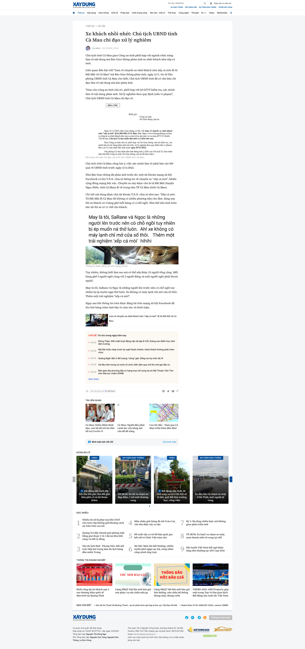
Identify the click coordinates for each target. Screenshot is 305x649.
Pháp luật (125, 13)
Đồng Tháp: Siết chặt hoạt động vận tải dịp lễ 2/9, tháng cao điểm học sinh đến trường (136, 342)
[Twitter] (168, 391)
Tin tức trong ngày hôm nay (112, 335)
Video (211, 13)
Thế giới (195, 13)
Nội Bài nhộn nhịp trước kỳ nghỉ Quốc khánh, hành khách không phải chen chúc (136, 351)
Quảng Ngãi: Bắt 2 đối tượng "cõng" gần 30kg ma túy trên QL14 (130, 358)
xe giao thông (177, 7)
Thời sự (80, 13)
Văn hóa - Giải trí (157, 13)
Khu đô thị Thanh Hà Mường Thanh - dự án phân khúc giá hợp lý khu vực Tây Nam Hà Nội (136, 605)
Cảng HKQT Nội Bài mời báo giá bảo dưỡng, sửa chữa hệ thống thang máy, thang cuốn (172, 592)
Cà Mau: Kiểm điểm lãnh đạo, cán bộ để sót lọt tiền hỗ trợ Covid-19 (100, 428)
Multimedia (222, 13)
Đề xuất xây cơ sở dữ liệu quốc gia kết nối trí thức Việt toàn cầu (153, 536)
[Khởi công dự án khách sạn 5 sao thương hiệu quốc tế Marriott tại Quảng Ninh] (94, 574)
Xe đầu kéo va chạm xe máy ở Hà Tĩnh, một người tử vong (210, 497)
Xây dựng (91, 13)
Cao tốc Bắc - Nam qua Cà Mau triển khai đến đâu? (163, 426)
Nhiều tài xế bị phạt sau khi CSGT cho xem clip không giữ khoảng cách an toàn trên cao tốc (103, 522)
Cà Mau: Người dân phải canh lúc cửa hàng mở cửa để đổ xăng (131, 428)
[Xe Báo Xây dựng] (223, 629)
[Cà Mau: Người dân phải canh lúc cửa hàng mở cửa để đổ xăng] (132, 413)
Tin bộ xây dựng (225, 7)
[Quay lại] (87, 391)
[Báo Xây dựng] (84, 5)
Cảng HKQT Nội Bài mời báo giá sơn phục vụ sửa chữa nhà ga (133, 591)
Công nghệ (184, 13)
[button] (149, 506)
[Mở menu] (231, 13)
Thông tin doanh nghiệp (91, 560)
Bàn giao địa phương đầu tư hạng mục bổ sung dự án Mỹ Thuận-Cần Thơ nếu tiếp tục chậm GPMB (135, 372)
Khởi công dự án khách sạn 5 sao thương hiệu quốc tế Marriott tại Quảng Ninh (92, 592)
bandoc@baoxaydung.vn (145, 634)
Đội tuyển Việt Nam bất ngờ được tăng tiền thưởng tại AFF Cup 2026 (205, 549)
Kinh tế (114, 13)
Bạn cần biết (84, 605)
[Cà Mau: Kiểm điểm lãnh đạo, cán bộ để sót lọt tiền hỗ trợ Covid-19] (100, 413)
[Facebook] (163, 391)
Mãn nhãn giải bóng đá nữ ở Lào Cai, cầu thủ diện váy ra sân (155, 523)
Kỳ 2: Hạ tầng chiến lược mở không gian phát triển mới (206, 523)
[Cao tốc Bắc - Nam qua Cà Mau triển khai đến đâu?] (163, 413)
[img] (132, 129)
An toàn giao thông (207, 7)
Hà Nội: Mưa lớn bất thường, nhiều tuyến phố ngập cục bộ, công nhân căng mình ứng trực (154, 549)
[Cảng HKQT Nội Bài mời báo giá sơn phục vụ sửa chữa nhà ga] (133, 574)
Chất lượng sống (139, 13)
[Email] (173, 391)
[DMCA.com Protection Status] (210, 636)
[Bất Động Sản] (199, 630)
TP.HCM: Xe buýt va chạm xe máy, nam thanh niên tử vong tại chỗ (205, 536)
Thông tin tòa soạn (220, 617)
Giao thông (104, 13)
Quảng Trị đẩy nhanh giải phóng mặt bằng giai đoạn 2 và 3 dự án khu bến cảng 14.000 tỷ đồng (103, 536)
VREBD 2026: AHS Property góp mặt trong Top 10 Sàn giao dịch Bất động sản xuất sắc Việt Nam (210, 592)
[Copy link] (177, 391)
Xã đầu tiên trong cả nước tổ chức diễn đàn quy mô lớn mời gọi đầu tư (134, 365)
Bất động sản (191, 7)
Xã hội (101, 26)
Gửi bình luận (169, 442)
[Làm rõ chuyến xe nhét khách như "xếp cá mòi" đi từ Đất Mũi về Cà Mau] (97, 320)
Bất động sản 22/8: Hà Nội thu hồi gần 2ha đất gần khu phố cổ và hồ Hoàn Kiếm (94, 495)
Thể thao (172, 13)
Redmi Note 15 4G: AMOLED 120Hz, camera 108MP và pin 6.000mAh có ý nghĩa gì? (219, 605)
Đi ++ (203, 13)
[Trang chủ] (74, 12)
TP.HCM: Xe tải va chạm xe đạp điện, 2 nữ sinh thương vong (133, 497)
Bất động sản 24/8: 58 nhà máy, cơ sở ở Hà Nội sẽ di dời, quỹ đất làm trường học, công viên (172, 495)
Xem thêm (93, 379)
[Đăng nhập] (211, 3)
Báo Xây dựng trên (97, 391)
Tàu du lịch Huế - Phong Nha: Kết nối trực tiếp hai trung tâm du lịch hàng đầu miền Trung (103, 549)
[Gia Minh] (88, 48)
